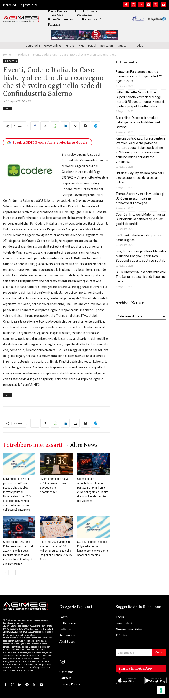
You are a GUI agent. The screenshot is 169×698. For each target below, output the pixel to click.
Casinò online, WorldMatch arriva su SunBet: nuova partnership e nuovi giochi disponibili (140, 219)
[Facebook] (126, 4)
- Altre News (82, 445)
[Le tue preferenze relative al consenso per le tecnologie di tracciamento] (161, 690)
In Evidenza (22, 54)
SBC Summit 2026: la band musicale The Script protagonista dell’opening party (141, 276)
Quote (122, 45)
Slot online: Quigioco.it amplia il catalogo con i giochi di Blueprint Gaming (138, 122)
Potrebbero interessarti (32, 445)
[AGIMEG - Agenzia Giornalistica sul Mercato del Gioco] (21, 19)
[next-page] (13, 572)
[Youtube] (163, 4)
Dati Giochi (33, 45)
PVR (81, 45)
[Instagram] (133, 4)
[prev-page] (6, 572)
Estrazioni (107, 45)
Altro (140, 45)
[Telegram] (148, 4)
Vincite (69, 45)
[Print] (85, 125)
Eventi (7, 108)
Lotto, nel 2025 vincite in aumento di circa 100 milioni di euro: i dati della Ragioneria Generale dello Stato (56, 550)
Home (7, 54)
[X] (155, 4)
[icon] (127, 684)
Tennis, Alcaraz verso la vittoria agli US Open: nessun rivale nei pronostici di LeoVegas (140, 198)
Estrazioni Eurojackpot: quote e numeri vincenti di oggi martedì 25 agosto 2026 (139, 76)
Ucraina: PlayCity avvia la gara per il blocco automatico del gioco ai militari (140, 177)
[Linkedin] (141, 4)
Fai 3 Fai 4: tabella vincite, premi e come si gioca (139, 237)
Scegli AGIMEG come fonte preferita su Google (50, 143)
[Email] (75, 125)
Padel (92, 45)
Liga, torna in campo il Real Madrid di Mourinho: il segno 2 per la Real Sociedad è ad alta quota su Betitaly (141, 256)
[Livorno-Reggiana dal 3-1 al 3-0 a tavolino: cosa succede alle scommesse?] (56, 464)
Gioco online (52, 45)
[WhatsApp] (55, 125)
